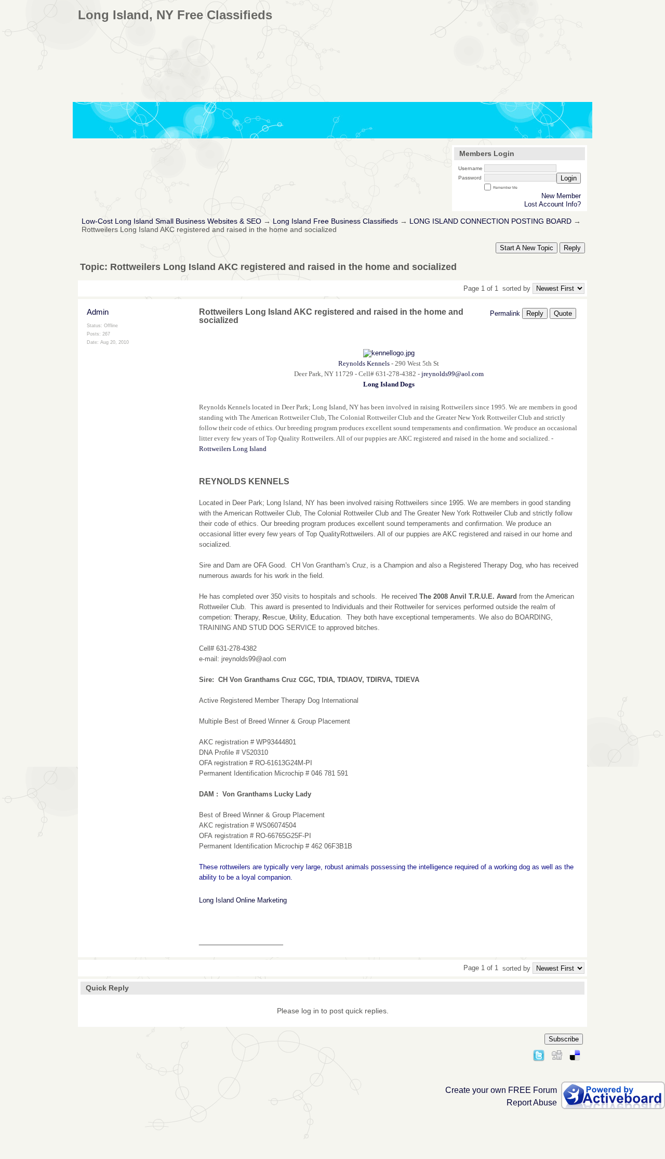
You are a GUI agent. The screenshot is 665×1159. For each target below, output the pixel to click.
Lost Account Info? (552, 204)
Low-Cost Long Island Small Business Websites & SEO (171, 221)
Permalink (505, 313)
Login (569, 178)
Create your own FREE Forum (501, 1090)
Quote (563, 313)
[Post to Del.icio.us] (575, 1054)
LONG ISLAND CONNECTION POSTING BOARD (490, 221)
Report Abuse (532, 1102)
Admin (98, 311)
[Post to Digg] (557, 1054)
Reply (572, 248)
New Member (561, 196)
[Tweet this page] (538, 1054)
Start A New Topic (526, 248)
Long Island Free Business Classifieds (335, 221)
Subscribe (564, 1039)
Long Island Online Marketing (243, 900)
